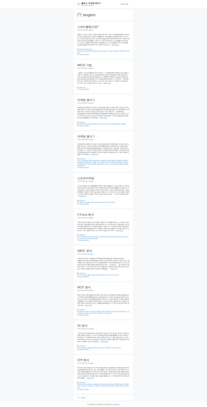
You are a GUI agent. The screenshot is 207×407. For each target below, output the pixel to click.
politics (98, 311)
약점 (115, 275)
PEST (94, 311)
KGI (95, 124)
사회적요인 (94, 313)
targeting (105, 384)
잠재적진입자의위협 (119, 236)
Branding (85, 160)
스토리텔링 (103, 51)
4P (80, 160)
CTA (86, 124)
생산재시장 (84, 385)
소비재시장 (90, 385)
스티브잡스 (110, 51)
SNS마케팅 (88, 162)
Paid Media (119, 160)
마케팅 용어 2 (86, 99)
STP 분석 (83, 360)
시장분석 (108, 347)
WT (106, 275)
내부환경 (116, 384)
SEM (109, 124)
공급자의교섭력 (94, 236)
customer (96, 347)
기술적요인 (80, 313)
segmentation (81, 162)
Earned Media (95, 160)
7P (81, 160)
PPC (103, 124)
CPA (80, 124)
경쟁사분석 (102, 347)
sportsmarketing (99, 202)
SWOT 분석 (84, 250)
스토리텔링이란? (88, 26)
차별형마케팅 (118, 385)
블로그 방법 (89, 49)
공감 (99, 51)
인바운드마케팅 (114, 164)
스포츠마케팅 (85, 178)
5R (82, 384)
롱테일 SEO (117, 124)
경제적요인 (123, 311)
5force (81, 236)
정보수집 (118, 347)
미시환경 (86, 313)
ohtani (88, 202)
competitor (90, 347)
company (84, 347)
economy (81, 311)
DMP (92, 124)
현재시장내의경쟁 (93, 238)
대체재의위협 (110, 236)
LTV (101, 124)
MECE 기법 (84, 65)
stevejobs (88, 51)
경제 (118, 311)
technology (108, 311)
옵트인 (103, 164)
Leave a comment (84, 54)
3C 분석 (82, 325)
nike (84, 202)
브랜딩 (80, 164)
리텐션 (108, 162)
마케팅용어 (123, 124)
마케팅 (106, 202)
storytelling (94, 51)
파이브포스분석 (84, 238)
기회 (112, 275)
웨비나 (107, 164)
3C (80, 347)
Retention (124, 160)
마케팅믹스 (113, 162)
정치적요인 (109, 313)
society (103, 311)
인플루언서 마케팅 (123, 164)
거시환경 (114, 311)
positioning (89, 384)
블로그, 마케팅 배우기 (91, 3)
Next (83, 397)
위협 (117, 275)
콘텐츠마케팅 (80, 165)
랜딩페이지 (103, 162)
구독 (98, 162)
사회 (90, 313)
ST (82, 275)
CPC (83, 124)
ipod (80, 51)
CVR (89, 124)
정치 (104, 313)
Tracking (94, 162)
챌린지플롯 (122, 51)
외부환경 (100, 313)
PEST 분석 (84, 287)
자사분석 (113, 347)
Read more (115, 45)
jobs (83, 51)
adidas (81, 202)
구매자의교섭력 (102, 236)
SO (80, 275)
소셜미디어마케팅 (91, 164)
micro (90, 311)
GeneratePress (115, 404)
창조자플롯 (116, 51)
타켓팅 (124, 385)
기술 (128, 311)
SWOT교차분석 (92, 275)
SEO (112, 124)
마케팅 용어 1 (85, 136)
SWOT (85, 275)
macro (86, 311)
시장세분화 (97, 385)
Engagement (103, 160)
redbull (92, 202)
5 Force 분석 (85, 214)
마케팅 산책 (82, 49)
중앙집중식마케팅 (109, 385)
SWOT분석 (86, 236)
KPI (98, 124)
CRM (90, 160)
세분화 (85, 164)
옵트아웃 (99, 164)
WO (104, 275)
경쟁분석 (111, 384)
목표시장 (121, 384)
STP (101, 384)
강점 (109, 275)
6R (84, 384)
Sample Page (124, 4)
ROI (106, 124)
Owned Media (111, 160)
